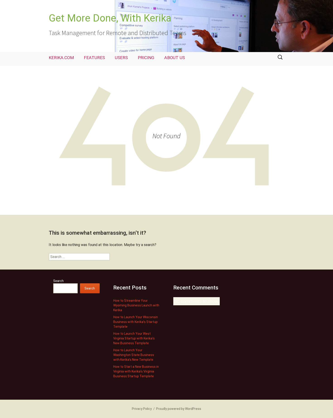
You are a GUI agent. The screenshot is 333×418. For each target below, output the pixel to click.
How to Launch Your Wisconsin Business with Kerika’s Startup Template (135, 321)
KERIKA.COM (61, 57)
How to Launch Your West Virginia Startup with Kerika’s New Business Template (134, 338)
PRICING (146, 57)
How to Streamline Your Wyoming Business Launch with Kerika (136, 305)
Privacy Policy (142, 409)
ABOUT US (174, 57)
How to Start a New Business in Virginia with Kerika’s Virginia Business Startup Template (136, 371)
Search (58, 281)
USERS (121, 57)
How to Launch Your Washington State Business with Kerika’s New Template (133, 354)
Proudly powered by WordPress (178, 409)
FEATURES (94, 57)
